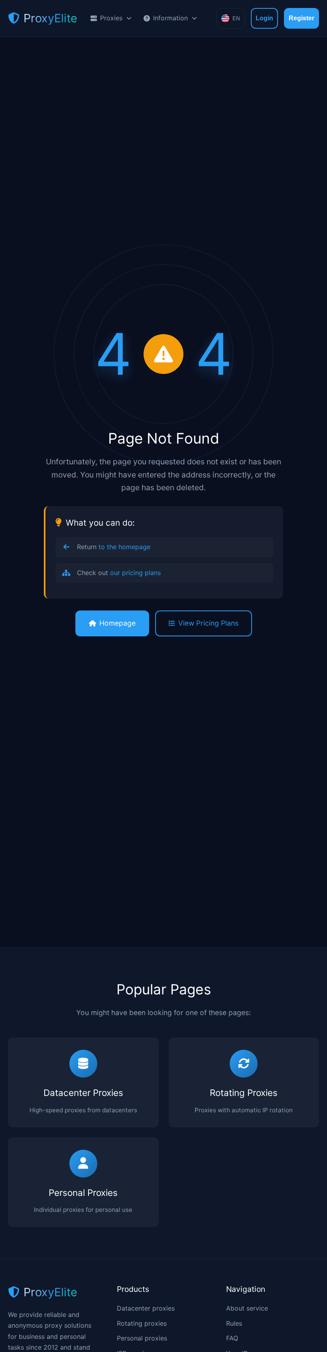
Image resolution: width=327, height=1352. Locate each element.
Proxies (111, 18)
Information (170, 18)
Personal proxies (142, 1338)
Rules (234, 1323)
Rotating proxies (142, 1323)
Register (301, 18)
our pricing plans (135, 573)
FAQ (232, 1338)
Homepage (117, 623)
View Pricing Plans (208, 623)
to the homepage (124, 547)
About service (247, 1308)
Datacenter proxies (146, 1308)
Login (264, 18)
